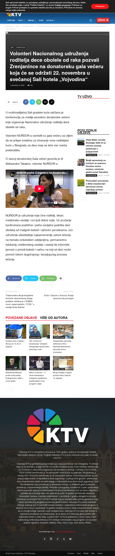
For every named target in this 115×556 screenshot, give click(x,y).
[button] (90, 20)
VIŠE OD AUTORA (54, 317)
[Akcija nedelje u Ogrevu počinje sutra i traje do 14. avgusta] (63, 363)
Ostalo (100, 553)
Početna (71, 553)
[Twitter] (32, 102)
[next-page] (12, 389)
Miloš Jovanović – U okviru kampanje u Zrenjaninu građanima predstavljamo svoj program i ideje (38, 378)
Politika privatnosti (63, 5)
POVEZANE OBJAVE (21, 317)
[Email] (45, 102)
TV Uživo (84, 96)
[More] (61, 278)
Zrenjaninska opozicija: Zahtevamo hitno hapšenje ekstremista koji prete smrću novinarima (62, 346)
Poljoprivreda (91, 155)
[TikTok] (57, 539)
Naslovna (9, 26)
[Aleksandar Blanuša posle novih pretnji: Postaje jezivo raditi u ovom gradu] (16, 363)
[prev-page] (7, 389)
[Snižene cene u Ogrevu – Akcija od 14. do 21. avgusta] (16, 331)
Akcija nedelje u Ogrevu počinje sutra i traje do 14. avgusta (62, 375)
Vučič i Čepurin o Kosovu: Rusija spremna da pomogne (58, 297)
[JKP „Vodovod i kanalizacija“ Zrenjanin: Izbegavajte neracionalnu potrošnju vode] (39, 331)
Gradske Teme (28, 26)
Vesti (17, 26)
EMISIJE (85, 553)
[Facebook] (26, 102)
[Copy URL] (51, 102)
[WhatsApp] (39, 102)
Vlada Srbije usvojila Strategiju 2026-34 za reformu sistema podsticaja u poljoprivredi (96, 145)
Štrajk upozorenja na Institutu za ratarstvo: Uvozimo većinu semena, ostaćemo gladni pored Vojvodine (97, 166)
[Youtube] (70, 539)
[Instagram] (51, 539)
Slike (93, 553)
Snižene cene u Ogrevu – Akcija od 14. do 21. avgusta (16, 344)
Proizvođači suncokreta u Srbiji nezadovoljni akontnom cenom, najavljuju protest (97, 185)
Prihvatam (100, 6)
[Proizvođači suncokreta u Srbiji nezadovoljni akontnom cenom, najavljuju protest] (80, 182)
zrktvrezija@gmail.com (66, 531)
